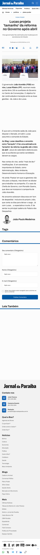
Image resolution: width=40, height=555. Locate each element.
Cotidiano (5, 457)
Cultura (4, 442)
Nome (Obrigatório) (9, 270)
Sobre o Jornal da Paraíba (10, 512)
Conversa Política (7, 478)
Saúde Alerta (6, 488)
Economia (5, 445)
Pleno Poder (6, 481)
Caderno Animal (7, 475)
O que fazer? (6, 423)
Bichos (4, 438)
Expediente (5, 521)
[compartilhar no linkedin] (21, 552)
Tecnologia (5, 463)
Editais (4, 509)
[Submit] (33, 3)
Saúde (4, 460)
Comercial (5, 524)
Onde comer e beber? (9, 426)
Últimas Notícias (7, 8)
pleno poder (27, 12)
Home (7, 12)
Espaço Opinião (7, 534)
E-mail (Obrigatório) (9, 281)
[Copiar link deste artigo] (25, 552)
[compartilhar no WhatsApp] (3, 552)
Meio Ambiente (7, 466)
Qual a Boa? (6, 454)
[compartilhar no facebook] (16, 552)
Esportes (19, 8)
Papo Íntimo (6, 494)
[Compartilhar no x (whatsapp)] (8, 552)
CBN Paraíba (6, 518)
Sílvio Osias (5, 484)
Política (27, 8)
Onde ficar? (6, 430)
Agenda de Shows (8, 420)
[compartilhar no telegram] (13, 552)
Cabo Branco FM (7, 515)
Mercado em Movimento (10, 491)
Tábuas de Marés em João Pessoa (13, 506)
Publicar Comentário (20, 297)
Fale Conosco (6, 527)
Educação (5, 448)
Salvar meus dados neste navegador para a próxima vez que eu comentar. (20, 291)
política (16, 12)
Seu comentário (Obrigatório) (12, 250)
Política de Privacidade (9, 531)
